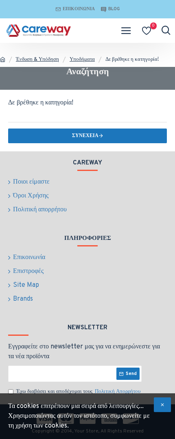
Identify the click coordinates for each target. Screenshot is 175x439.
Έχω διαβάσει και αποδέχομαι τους (78, 391)
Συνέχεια (85, 136)
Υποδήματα (82, 59)
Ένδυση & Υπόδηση (37, 59)
